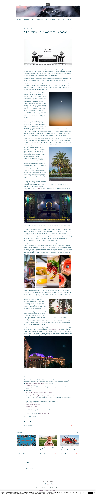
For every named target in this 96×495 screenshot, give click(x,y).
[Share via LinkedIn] (30, 421)
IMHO (46, 19)
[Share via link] (34, 421)
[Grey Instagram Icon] (45, 478)
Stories (32, 19)
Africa (58, 19)
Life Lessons (26, 19)
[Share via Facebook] (24, 421)
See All (78, 432)
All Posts (19, 19)
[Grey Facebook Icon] (47, 478)
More (68, 19)
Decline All (84, 492)
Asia (63, 19)
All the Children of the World (27, 448)
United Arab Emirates (32, 416)
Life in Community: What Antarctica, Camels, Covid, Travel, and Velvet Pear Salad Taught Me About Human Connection (68, 448)
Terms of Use (45, 483)
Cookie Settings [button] (76, 492)
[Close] (94, 493)
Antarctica (52, 19)
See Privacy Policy (50, 493)
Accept (90, 492)
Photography (40, 19)
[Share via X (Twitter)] (27, 421)
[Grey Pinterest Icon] (50, 478)
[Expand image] (29, 271)
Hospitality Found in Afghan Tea (47, 448)
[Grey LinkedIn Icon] (48, 478)
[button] (77, 19)
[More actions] (71, 28)
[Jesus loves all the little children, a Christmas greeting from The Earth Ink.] (26, 440)
